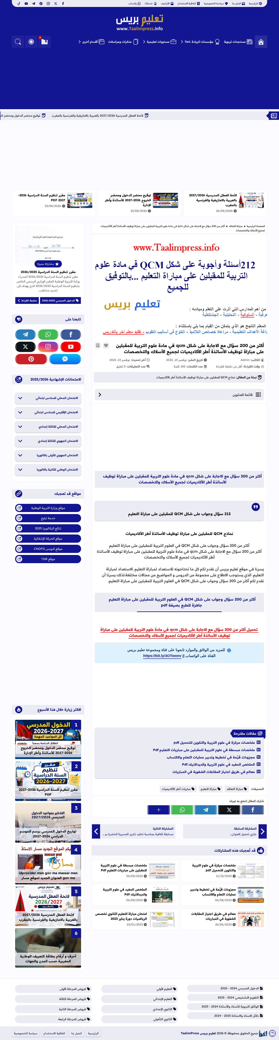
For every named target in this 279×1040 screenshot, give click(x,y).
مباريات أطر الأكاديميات (176, 789)
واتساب (132, 3)
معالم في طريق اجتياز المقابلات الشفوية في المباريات (214, 772)
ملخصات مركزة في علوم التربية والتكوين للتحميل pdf (214, 742)
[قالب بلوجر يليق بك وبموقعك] (263, 1033)
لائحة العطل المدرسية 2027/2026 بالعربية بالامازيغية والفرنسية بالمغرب (130, 115)
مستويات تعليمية (158, 42)
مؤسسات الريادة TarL (199, 42)
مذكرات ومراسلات (120, 42)
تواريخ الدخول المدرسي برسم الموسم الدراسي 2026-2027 (48, 833)
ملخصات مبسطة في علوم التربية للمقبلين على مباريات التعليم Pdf (204, 750)
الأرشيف (165, 3)
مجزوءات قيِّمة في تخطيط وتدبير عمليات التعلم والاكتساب (211, 757)
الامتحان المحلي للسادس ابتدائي (57, 398)
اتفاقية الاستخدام (187, 3)
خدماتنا (149, 3)
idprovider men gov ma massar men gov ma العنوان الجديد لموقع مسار (48, 875)
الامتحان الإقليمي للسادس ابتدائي (56, 412)
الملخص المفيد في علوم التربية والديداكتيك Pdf (218, 764)
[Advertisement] (139, 78)
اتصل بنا (236, 3)
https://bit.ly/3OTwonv (162, 656)
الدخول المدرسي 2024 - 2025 (240, 988)
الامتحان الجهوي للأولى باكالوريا (57, 455)
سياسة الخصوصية (214, 3)
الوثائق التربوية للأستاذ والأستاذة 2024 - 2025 (230, 1006)
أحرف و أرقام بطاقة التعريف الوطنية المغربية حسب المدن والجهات (48, 958)
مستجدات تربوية (235, 42)
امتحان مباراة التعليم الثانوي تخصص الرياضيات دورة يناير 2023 (121, 916)
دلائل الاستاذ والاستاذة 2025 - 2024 (236, 1016)
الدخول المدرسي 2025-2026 (58, 300)
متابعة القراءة (29, 300)
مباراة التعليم (209, 789)
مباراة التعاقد (236, 226)
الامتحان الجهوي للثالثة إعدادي (58, 441)
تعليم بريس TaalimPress (198, 1033)
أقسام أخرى (90, 42)
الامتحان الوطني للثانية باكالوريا (57, 469)
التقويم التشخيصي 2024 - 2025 (238, 997)
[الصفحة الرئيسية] (261, 42)
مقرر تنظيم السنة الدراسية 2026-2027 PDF (48, 791)
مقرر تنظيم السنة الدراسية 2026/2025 (48, 272)
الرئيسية (253, 3)
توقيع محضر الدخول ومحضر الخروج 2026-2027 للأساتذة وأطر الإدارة (128, 200)
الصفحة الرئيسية (256, 226)
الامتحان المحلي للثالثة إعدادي (58, 426)
